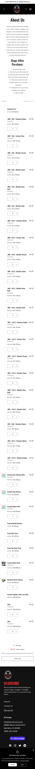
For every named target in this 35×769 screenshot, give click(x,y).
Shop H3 (7, 702)
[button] (4, 9)
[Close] (33, 750)
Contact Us (8, 706)
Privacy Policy (24, 761)
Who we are (8, 710)
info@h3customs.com (13, 722)
